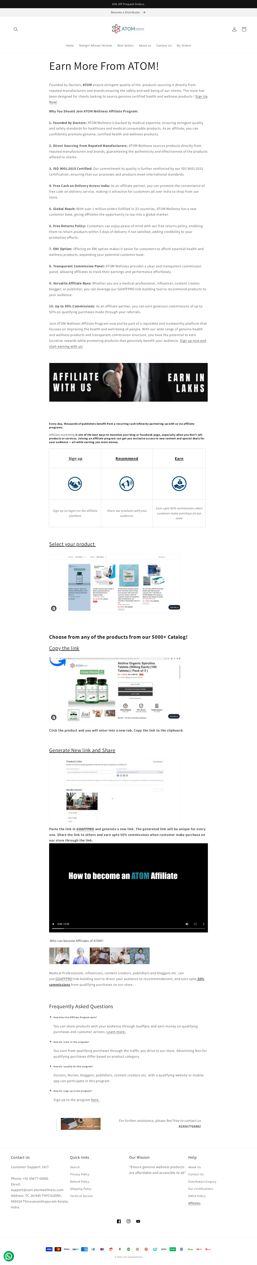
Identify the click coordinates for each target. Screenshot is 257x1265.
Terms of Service (81, 1196)
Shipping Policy (81, 1189)
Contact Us (196, 1174)
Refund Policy (79, 1182)
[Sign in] (75, 483)
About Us (194, 1167)
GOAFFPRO (85, 829)
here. (95, 1099)
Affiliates (194, 1203)
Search (75, 1167)
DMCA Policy (196, 1196)
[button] (16, 29)
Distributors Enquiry (202, 1182)
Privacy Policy (80, 1174)
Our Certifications (200, 1189)
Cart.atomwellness (132, 1256)
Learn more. (116, 1031)
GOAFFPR (62, 979)
